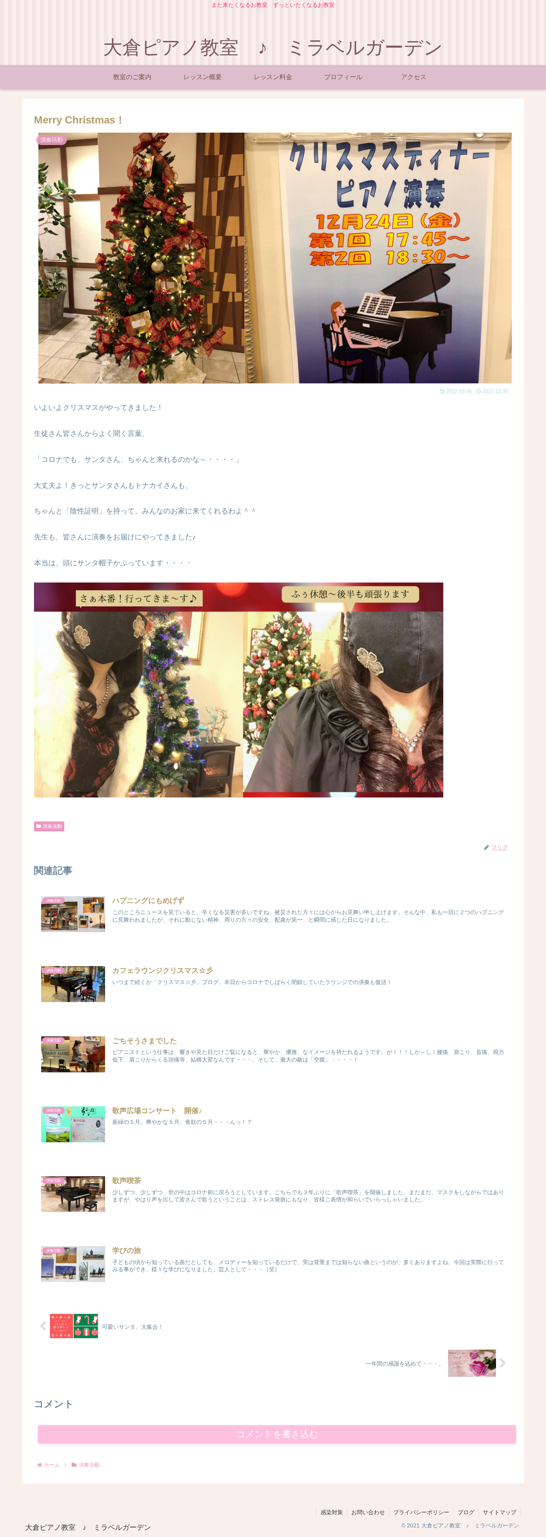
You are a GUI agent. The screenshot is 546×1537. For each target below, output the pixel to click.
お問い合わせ (368, 1512)
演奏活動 (52, 826)
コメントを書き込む (277, 1434)
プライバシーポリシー (421, 1512)
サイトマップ (499, 1512)
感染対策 (332, 1512)
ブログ (466, 1512)
